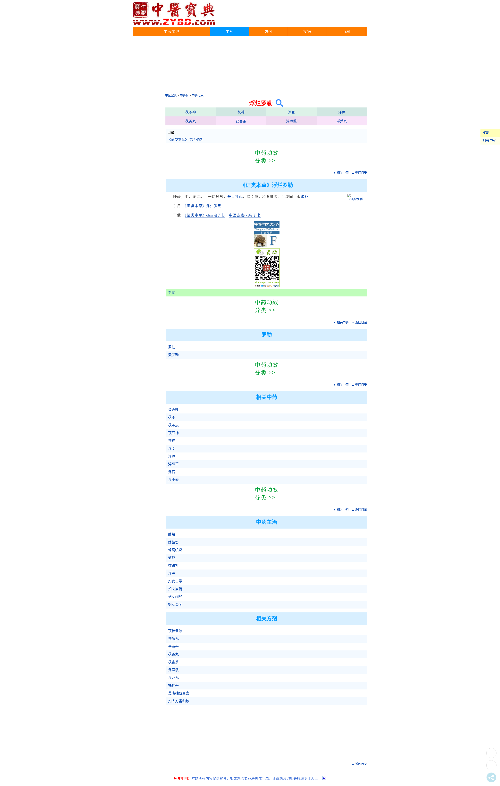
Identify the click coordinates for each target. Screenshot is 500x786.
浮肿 (171, 573)
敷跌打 (173, 566)
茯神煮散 (175, 631)
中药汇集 (198, 95)
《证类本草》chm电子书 (205, 215)
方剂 (268, 32)
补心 (239, 197)
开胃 (231, 197)
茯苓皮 (173, 425)
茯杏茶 (241, 121)
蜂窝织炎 (175, 550)
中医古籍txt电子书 (245, 215)
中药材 (184, 95)
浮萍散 (291, 121)
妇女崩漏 (175, 589)
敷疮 (171, 558)
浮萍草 (173, 464)
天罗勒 (173, 355)
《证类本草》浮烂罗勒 (185, 140)
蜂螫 (171, 534)
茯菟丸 (190, 121)
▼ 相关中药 (341, 172)
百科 (346, 32)
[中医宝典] (174, 24)
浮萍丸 (342, 121)
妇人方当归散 (178, 701)
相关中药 (489, 141)
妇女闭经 (175, 597)
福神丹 (173, 686)
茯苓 (171, 417)
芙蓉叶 (173, 410)
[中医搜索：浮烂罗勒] (278, 103)
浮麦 (291, 112)
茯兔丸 (173, 639)
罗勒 (485, 133)
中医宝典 (171, 32)
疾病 (307, 32)
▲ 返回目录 (359, 172)
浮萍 (341, 112)
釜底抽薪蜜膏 (178, 693)
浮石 (171, 472)
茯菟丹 (173, 646)
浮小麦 (173, 480)
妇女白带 (175, 581)
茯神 (241, 112)
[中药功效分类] (266, 166)
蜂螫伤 (173, 542)
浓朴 (305, 197)
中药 (229, 32)
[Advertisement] (250, 65)
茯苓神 (190, 112)
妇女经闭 (175, 605)
